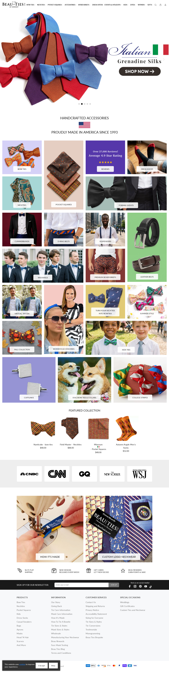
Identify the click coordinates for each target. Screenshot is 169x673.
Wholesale (56, 633)
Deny (53, 666)
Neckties (21, 606)
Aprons (20, 629)
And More (21, 645)
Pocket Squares (24, 610)
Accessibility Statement (96, 614)
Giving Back (56, 606)
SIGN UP (114, 585)
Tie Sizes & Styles (59, 625)
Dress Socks (22, 618)
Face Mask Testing (59, 645)
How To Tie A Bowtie (60, 621)
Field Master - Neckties (71, 444)
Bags (19, 625)
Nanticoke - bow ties (43, 444)
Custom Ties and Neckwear (132, 610)
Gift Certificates (127, 606)
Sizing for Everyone (94, 618)
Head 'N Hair (23, 637)
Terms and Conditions (61, 653)
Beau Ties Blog (58, 649)
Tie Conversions (93, 625)
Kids (19, 614)
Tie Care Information (60, 610)
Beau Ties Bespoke (94, 637)
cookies (22, 664)
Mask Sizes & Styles (60, 629)
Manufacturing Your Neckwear (65, 637)
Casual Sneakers (24, 621)
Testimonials (91, 629)
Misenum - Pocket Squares (98, 446)
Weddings (124, 602)
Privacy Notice (92, 610)
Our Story (55, 602)
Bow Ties (21, 602)
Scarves (20, 641)
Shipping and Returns (95, 606)
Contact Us (91, 602)
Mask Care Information (61, 614)
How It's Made (58, 618)
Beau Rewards (57, 641)
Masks (20, 633)
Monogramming (93, 633)
